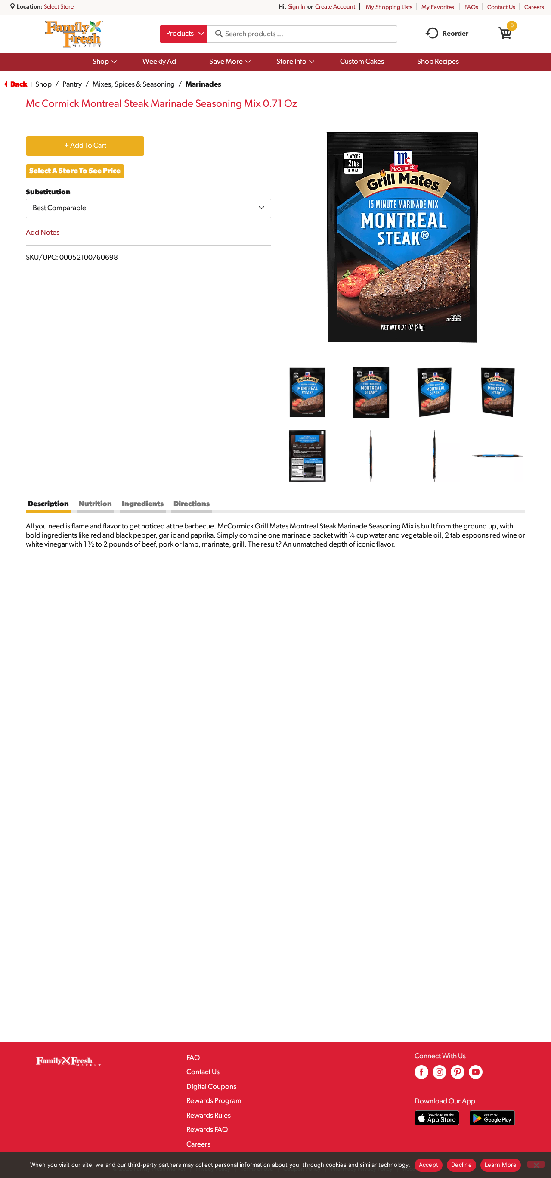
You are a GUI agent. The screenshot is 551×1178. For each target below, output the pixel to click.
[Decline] (536, 1164)
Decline (461, 1164)
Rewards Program (213, 1101)
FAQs (471, 7)
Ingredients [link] (143, 504)
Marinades (203, 84)
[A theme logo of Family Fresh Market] (73, 34)
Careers (534, 7)
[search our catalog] (216, 34)
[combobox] (183, 34)
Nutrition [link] (95, 504)
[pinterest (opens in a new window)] (457, 1075)
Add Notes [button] (42, 232)
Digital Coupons (211, 1087)
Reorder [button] (455, 34)
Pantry (72, 84)
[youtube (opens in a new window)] (476, 1075)
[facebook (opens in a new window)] (421, 1075)
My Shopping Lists (389, 7)
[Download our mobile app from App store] (437, 1118)
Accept (429, 1164)
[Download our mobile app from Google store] (492, 1118)
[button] (307, 392)
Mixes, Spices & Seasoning (134, 84)
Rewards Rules (208, 1115)
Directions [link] (191, 504)
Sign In (296, 7)
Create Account (335, 7)
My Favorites (437, 7)
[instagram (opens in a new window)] (439, 1075)
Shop (43, 84)
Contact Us (501, 7)
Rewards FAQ (207, 1130)
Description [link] (48, 504)
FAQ (193, 1058)
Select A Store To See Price (75, 171)
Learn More (501, 1164)
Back (18, 84)
